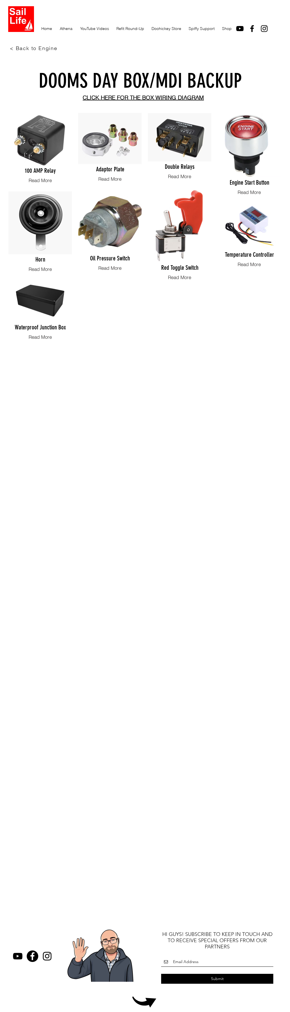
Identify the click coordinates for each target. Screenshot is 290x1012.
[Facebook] (32, 956)
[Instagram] (264, 28)
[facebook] (252, 28)
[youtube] (239, 28)
